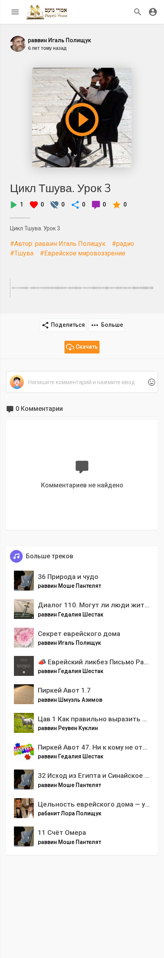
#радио (123, 243)
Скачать (87, 347)
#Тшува (21, 253)
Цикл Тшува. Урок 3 (60, 188)
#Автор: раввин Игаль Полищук (57, 243)
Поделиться (68, 325)
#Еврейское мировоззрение (82, 253)
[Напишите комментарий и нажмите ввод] (81, 382)
